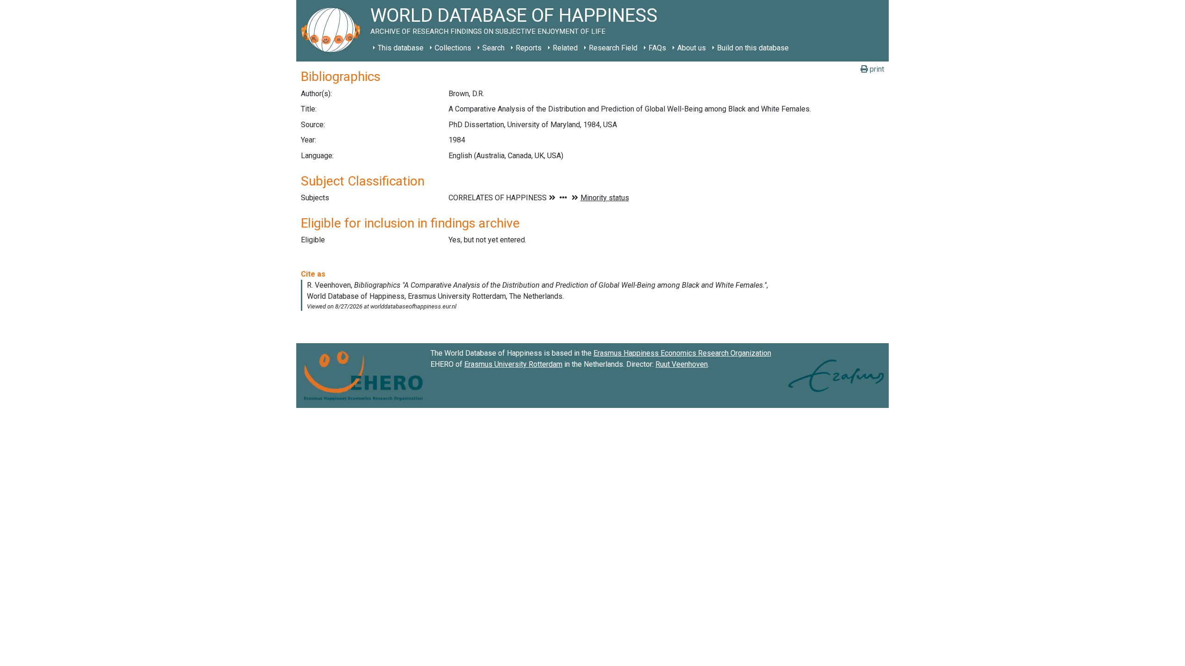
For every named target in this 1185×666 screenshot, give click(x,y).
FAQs (657, 47)
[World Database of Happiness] (333, 31)
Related (565, 47)
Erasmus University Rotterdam (513, 364)
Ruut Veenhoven (681, 364)
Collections (453, 47)
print (876, 69)
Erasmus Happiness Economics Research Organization (682, 353)
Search (493, 47)
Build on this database (753, 47)
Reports (529, 47)
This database (401, 47)
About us (691, 47)
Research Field (613, 47)
